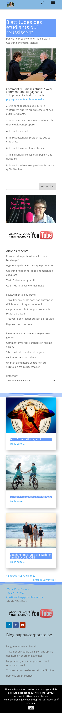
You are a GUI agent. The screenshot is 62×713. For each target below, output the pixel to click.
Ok (31, 707)
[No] (57, 699)
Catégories (12, 376)
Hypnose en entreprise (19, 324)
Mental (34, 42)
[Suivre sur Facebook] (16, 625)
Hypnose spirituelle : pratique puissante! (29, 265)
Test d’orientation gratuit (20, 280)
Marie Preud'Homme (23, 38)
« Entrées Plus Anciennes (20, 575)
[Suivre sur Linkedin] (9, 625)
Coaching (11, 42)
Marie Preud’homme (18, 589)
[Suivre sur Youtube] (22, 625)
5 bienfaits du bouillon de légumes (26, 352)
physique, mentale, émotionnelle (25, 99)
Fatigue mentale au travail (21, 294)
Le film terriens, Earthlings (21, 357)
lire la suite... (17, 443)
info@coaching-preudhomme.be (25, 597)
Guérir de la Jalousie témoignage (25, 285)
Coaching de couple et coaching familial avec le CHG (30, 556)
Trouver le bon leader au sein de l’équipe (30, 318)
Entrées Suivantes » (44, 579)
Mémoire (23, 42)
